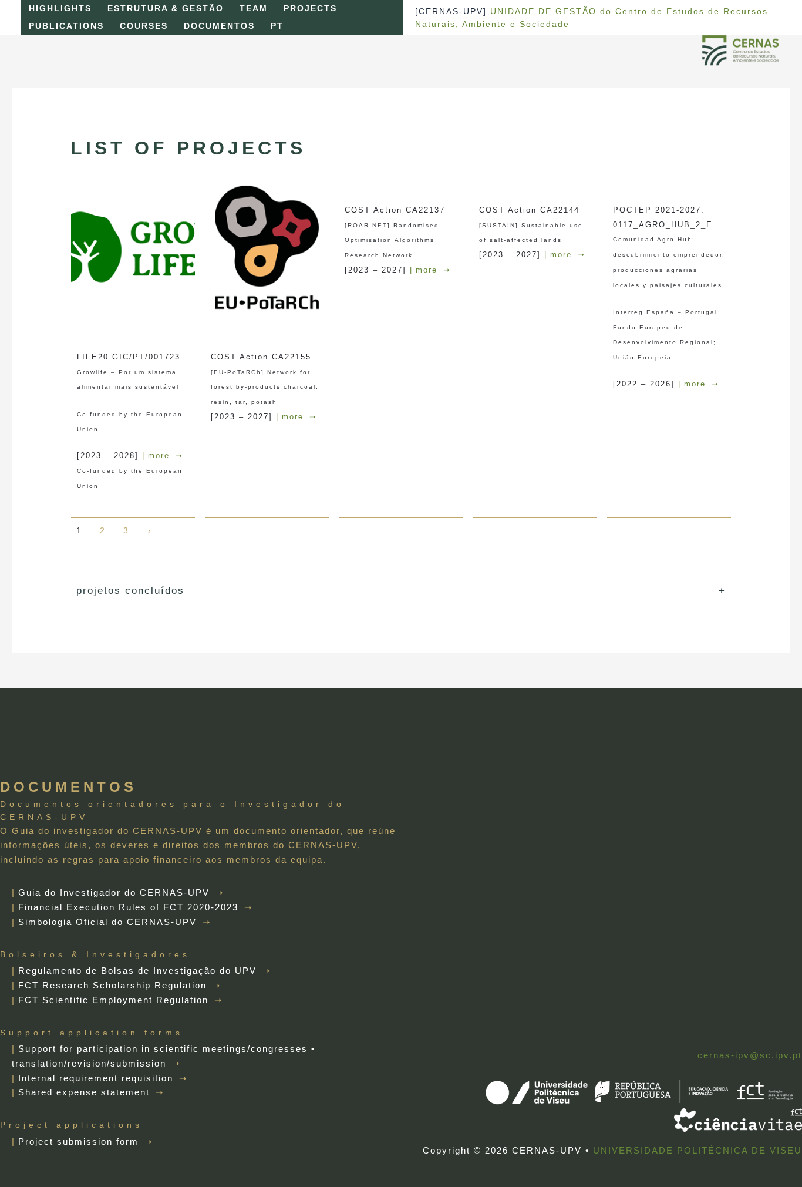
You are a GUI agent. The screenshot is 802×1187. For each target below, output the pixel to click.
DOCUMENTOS (219, 26)
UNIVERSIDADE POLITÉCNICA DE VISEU (697, 1150)
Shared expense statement (84, 1092)
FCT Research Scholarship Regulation (112, 985)
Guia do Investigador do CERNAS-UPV (114, 892)
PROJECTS (310, 8)
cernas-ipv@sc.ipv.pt (749, 1055)
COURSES (144, 26)
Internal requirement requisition (95, 1078)
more (159, 455)
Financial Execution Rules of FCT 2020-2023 (128, 907)
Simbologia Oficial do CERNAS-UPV (107, 922)
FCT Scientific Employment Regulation (113, 1000)
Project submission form (78, 1141)
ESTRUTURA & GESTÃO (165, 8)
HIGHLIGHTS (60, 8)
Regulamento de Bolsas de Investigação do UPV (137, 971)
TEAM (254, 8)
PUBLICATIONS (66, 26)
